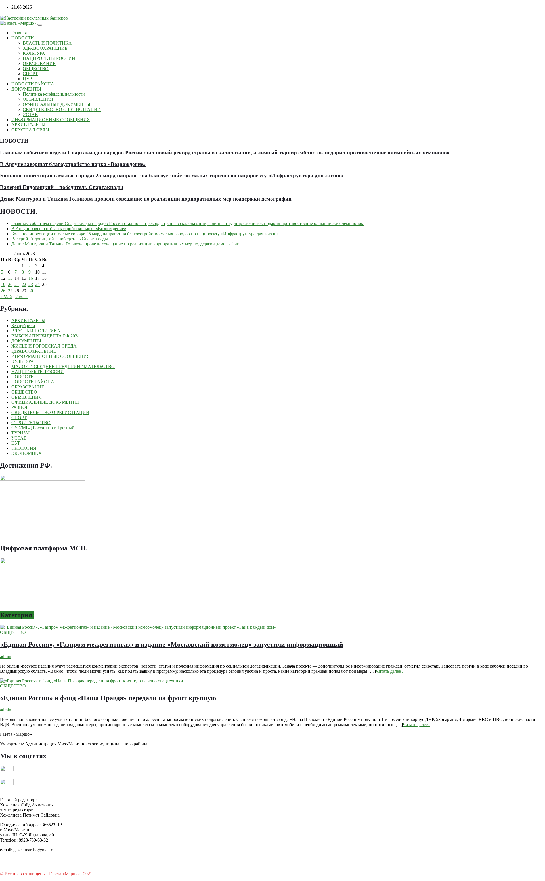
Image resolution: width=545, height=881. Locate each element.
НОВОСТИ (22, 37)
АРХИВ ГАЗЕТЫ (28, 124)
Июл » (21, 296)
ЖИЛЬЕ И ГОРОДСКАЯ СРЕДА (44, 346)
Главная (19, 32)
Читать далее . (389, 671)
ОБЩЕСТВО (36, 68)
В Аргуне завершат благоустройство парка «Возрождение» (73, 164)
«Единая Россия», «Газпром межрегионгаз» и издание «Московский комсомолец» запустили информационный (171, 644)
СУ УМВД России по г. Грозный (42, 427)
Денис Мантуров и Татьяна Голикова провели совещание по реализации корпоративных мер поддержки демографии (146, 199)
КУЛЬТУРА (34, 53)
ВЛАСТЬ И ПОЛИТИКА (47, 43)
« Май (6, 296)
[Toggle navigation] (39, 25)
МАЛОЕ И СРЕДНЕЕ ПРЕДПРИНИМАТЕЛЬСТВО (63, 366)
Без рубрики (23, 325)
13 (10, 278)
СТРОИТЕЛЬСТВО (31, 422)
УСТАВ (30, 114)
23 (30, 284)
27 (10, 290)
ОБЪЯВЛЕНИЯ (38, 99)
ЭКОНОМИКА (26, 453)
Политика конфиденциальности (54, 94)
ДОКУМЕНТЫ (26, 89)
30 (30, 290)
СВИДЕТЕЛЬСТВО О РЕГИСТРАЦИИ (62, 109)
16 (30, 278)
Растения (102, 873)
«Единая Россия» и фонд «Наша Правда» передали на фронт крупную (108, 698)
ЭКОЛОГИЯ (23, 448)
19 (3, 284)
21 (16, 284)
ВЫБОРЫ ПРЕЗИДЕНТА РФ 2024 (45, 335)
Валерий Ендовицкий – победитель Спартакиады (61, 187)
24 (37, 284)
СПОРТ (30, 73)
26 (3, 290)
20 (10, 284)
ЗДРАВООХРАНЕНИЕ (45, 48)
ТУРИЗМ (20, 432)
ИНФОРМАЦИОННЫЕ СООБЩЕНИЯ (50, 119)
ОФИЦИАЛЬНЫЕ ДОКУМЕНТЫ (56, 104)
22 (24, 284)
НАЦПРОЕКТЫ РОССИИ (49, 58)
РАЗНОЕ (20, 407)
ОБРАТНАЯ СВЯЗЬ (30, 129)
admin (5, 656)
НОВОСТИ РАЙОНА (32, 83)
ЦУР (27, 78)
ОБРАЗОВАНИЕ (39, 63)
